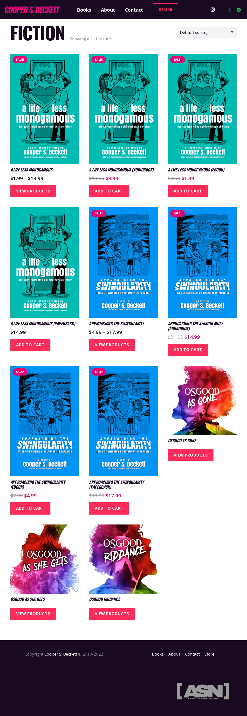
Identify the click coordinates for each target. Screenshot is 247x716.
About (174, 654)
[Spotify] (238, 9)
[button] (94, 9)
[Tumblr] (230, 9)
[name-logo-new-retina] (32, 10)
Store (209, 654)
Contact (192, 654)
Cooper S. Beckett (60, 654)
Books (158, 654)
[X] (221, 9)
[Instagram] (212, 9)
